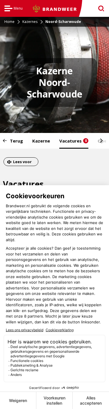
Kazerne (41, 141)
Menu (13, 9)
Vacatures (73, 141)
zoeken (99, 9)
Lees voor (22, 162)
